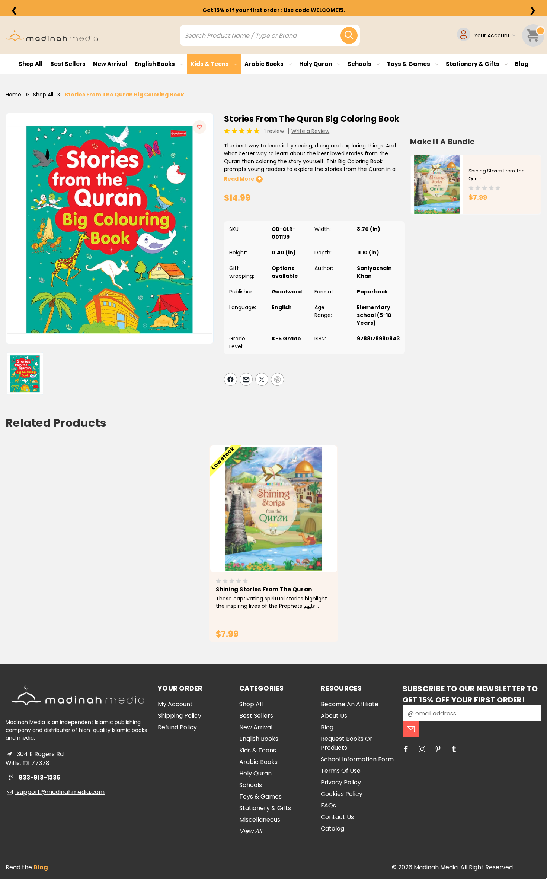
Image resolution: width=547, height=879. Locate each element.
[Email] (246, 379)
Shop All (31, 64)
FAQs (328, 805)
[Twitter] (261, 379)
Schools (360, 64)
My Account (175, 704)
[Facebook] (230, 379)
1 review (274, 131)
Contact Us (337, 817)
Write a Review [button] (310, 131)
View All (250, 831)
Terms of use (341, 771)
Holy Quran (316, 64)
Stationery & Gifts (473, 64)
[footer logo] (78, 695)
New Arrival (110, 64)
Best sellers (68, 64)
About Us (334, 715)
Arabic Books (264, 64)
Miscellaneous (259, 819)
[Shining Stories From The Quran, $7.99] (273, 509)
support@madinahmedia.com (60, 792)
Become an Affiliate (349, 704)
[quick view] (263, 521)
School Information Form (357, 759)
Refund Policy (177, 727)
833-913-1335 (38, 777)
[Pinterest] (277, 379)
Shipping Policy (179, 715)
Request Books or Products (346, 743)
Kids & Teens (210, 64)
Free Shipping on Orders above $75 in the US (273, 10)
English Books (155, 64)
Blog (521, 64)
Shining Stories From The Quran (264, 589)
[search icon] (349, 35)
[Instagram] (422, 749)
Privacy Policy (341, 782)
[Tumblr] (454, 749)
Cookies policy (341, 794)
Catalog (332, 828)
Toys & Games (409, 64)
